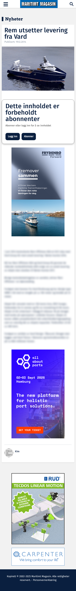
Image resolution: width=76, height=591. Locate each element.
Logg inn (12, 136)
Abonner (28, 136)
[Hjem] (39, 4)
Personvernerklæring (44, 580)
